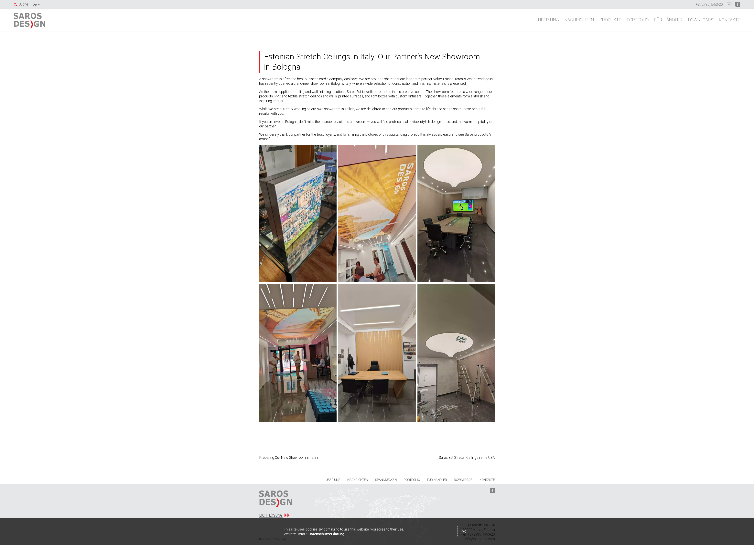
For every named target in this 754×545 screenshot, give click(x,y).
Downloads (700, 19)
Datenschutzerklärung (326, 534)
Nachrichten (579, 19)
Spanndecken (386, 480)
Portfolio (638, 19)
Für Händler (668, 19)
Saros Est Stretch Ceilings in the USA (467, 457)
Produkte (610, 19)
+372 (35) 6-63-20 (709, 4)
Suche (23, 4)
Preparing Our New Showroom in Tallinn (289, 457)
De (34, 4)
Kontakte (729, 19)
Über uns (548, 19)
